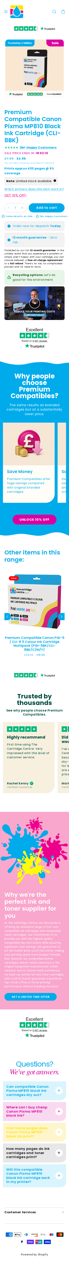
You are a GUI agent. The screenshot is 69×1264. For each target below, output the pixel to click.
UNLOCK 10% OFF (34, 519)
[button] (5, 11)
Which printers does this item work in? (34, 189)
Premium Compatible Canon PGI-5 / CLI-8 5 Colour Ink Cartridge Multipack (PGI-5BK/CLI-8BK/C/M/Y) (34, 643)
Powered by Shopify (34, 1254)
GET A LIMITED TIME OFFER (31, 997)
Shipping (24, 163)
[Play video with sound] (34, 303)
